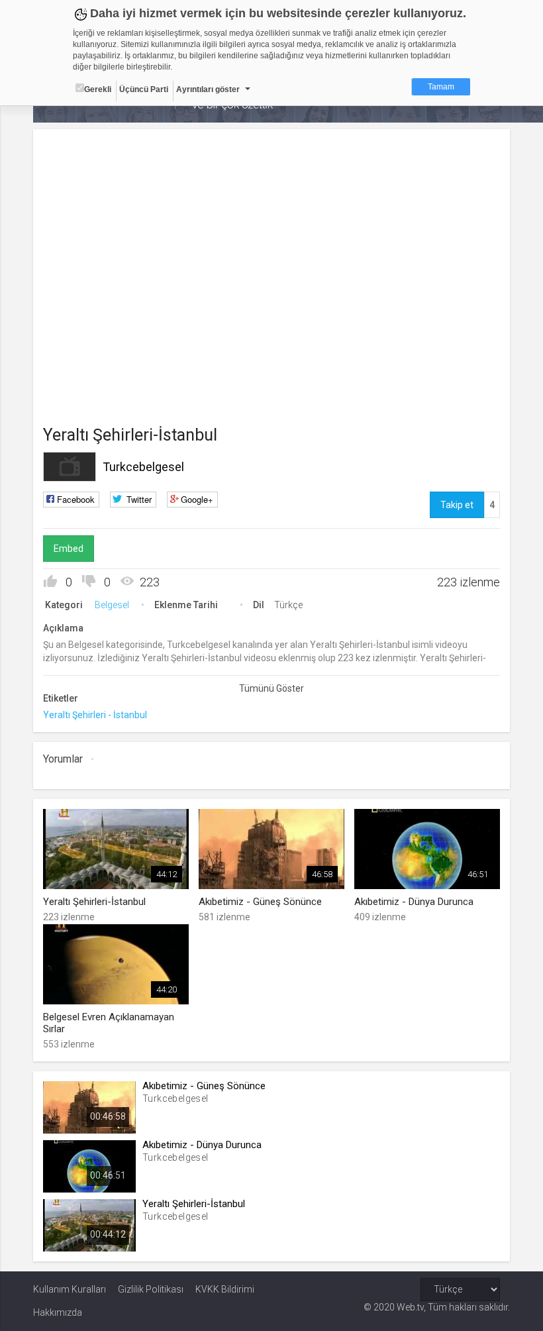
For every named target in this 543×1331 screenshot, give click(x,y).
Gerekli (97, 89)
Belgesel (112, 605)
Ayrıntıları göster (208, 89)
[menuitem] (276, 300)
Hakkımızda (57, 1312)
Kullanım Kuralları (69, 1289)
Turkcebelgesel (143, 467)
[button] (76, 298)
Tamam (441, 86)
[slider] (193, 278)
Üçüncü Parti (143, 89)
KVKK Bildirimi (224, 1289)
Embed (68, 548)
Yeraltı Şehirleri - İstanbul (95, 715)
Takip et (456, 505)
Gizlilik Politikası (150, 1289)
